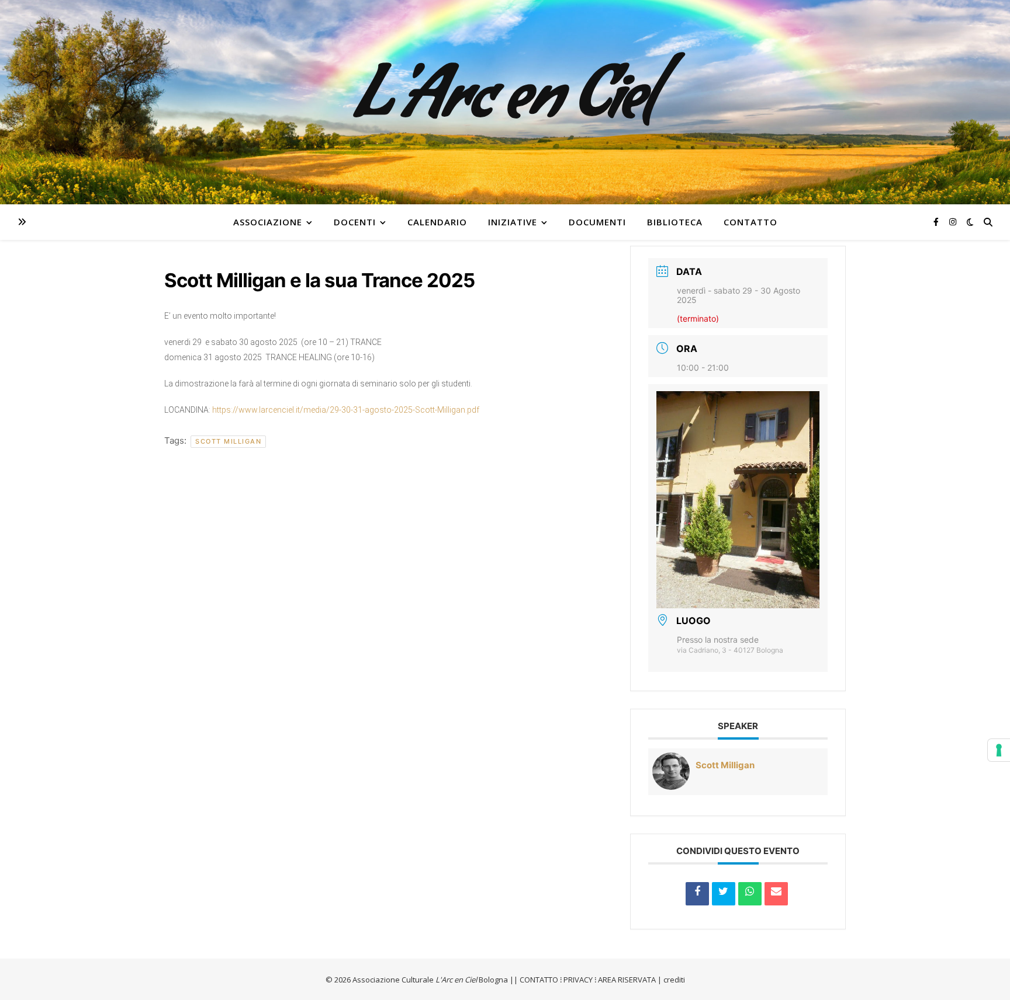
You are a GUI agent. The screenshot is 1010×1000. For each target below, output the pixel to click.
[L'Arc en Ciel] (505, 102)
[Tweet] (723, 893)
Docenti (355, 222)
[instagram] (952, 221)
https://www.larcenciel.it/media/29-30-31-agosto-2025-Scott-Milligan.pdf (345, 409)
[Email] (776, 893)
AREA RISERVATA (627, 979)
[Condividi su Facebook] (697, 893)
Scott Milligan (228, 441)
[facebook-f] (937, 221)
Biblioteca (675, 222)
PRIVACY (578, 979)
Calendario (437, 222)
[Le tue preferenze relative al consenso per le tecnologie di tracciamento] (999, 750)
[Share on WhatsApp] (750, 893)
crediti (674, 979)
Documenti (597, 222)
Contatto (750, 222)
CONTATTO (539, 979)
